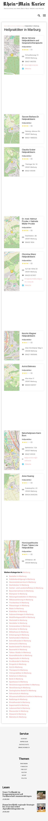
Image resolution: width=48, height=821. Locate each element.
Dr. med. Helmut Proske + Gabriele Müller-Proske (30, 221)
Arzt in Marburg (15, 667)
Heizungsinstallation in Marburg (22, 597)
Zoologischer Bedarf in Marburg (22, 690)
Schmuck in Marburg (18, 644)
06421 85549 (30, 171)
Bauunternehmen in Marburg (21, 591)
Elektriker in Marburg (18, 611)
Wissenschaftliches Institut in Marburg (25, 696)
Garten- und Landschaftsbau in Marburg (26, 588)
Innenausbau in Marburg (19, 626)
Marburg (21, 26)
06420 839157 (30, 385)
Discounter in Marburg (18, 711)
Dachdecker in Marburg (19, 585)
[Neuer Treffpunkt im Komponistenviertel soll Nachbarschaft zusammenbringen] (41, 795)
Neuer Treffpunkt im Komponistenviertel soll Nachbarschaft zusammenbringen (17, 794)
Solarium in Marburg (17, 676)
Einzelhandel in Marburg (19, 702)
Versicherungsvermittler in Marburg (24, 685)
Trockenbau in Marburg (19, 602)
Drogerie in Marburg (17, 664)
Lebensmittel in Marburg (19, 708)
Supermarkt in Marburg (19, 705)
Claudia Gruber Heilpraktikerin (28, 150)
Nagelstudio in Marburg (19, 658)
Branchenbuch (13, 26)
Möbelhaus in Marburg (18, 632)
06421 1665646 (31, 354)
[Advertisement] (24, 94)
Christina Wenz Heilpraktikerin (29, 255)
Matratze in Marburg (17, 717)
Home (6, 26)
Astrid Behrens (29, 366)
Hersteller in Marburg (18, 623)
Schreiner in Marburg (18, 629)
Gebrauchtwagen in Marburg (21, 614)
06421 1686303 (31, 138)
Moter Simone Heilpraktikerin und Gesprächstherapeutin (32, 40)
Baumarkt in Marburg (18, 649)
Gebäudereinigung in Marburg (22, 579)
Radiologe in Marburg (18, 699)
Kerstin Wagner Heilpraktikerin (29, 334)
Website (28, 69)
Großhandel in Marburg (19, 661)
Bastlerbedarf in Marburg (19, 646)
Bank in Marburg (16, 679)
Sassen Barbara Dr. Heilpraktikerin (30, 117)
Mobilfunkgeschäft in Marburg (22, 617)
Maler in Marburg (16, 608)
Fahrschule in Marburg (18, 693)
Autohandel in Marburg (19, 638)
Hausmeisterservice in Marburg (22, 582)
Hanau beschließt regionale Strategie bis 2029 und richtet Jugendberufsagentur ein (18, 807)
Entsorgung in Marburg (19, 635)
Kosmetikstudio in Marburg (20, 655)
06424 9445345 (31, 495)
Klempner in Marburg (18, 594)
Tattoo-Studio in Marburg (20, 652)
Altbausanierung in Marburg (21, 600)
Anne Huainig (28, 476)
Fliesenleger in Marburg (19, 605)
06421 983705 (30, 61)
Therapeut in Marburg (18, 670)
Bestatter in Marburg (17, 576)
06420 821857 (30, 275)
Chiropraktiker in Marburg (20, 673)
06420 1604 (29, 242)
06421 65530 (30, 454)
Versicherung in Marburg (19, 688)
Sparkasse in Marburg (18, 682)
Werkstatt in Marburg (18, 620)
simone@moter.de (31, 65)
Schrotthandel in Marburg (20, 641)
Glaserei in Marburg (17, 714)
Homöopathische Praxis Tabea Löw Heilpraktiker (30, 545)
